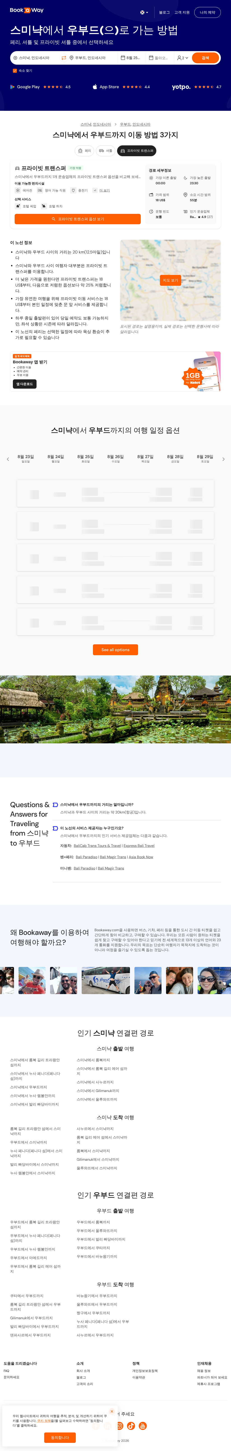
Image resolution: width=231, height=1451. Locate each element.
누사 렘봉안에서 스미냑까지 (32, 1173)
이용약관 (138, 1377)
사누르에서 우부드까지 (95, 1335)
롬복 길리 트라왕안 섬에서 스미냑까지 (35, 1131)
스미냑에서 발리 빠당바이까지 (34, 1104)
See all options (115, 649)
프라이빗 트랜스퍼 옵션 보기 (81, 219)
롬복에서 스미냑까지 (93, 1151)
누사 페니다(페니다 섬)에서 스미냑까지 (36, 1153)
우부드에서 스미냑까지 (28, 1142)
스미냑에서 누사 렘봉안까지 (32, 1095)
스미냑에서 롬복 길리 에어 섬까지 (102, 1071)
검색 (205, 57)
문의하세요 (11, 1377)
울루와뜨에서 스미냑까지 (97, 1168)
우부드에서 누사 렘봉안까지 (32, 1249)
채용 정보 (204, 1371)
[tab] (84, 150)
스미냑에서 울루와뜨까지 (97, 1099)
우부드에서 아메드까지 (28, 1257)
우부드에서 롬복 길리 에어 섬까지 (35, 1269)
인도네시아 (102, 124)
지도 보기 (170, 280)
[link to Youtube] (143, 1426)
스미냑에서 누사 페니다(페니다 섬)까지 (35, 1076)
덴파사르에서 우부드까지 (30, 1335)
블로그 (81, 1377)
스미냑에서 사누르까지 (95, 1082)
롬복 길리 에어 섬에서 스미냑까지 (102, 1140)
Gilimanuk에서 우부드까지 (31, 1318)
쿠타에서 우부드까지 (27, 1295)
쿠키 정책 (44, 1421)
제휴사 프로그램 (208, 1384)
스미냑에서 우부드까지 (28, 1087)
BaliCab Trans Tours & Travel (193, 217)
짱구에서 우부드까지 (93, 1313)
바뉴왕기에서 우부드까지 (97, 1295)
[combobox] (36, 58)
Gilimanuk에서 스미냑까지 (98, 1159)
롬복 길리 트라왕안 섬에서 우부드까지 (35, 1307)
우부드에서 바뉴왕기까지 (97, 1256)
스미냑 (86, 124)
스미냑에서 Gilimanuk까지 (98, 1090)
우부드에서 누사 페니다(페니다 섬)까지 (35, 1238)
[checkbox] (15, 71)
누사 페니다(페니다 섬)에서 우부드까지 (103, 1324)
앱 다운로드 (24, 384)
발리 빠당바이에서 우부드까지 (34, 1326)
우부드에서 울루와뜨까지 (97, 1230)
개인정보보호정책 (145, 1371)
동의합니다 (60, 1437)
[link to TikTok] (131, 1426)
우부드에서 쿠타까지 (93, 1247)
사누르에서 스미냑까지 (95, 1128)
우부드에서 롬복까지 (93, 1222)
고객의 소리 (84, 1384)
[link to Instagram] (119, 1426)
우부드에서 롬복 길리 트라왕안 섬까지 (35, 1224)
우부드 (125, 124)
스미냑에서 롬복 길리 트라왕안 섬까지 (35, 1062)
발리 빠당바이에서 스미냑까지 (34, 1164)
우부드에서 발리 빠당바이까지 (101, 1239)
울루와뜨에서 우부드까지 (97, 1304)
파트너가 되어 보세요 (212, 1377)
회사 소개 (83, 1371)
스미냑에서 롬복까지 (93, 1060)
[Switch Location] (64, 58)
